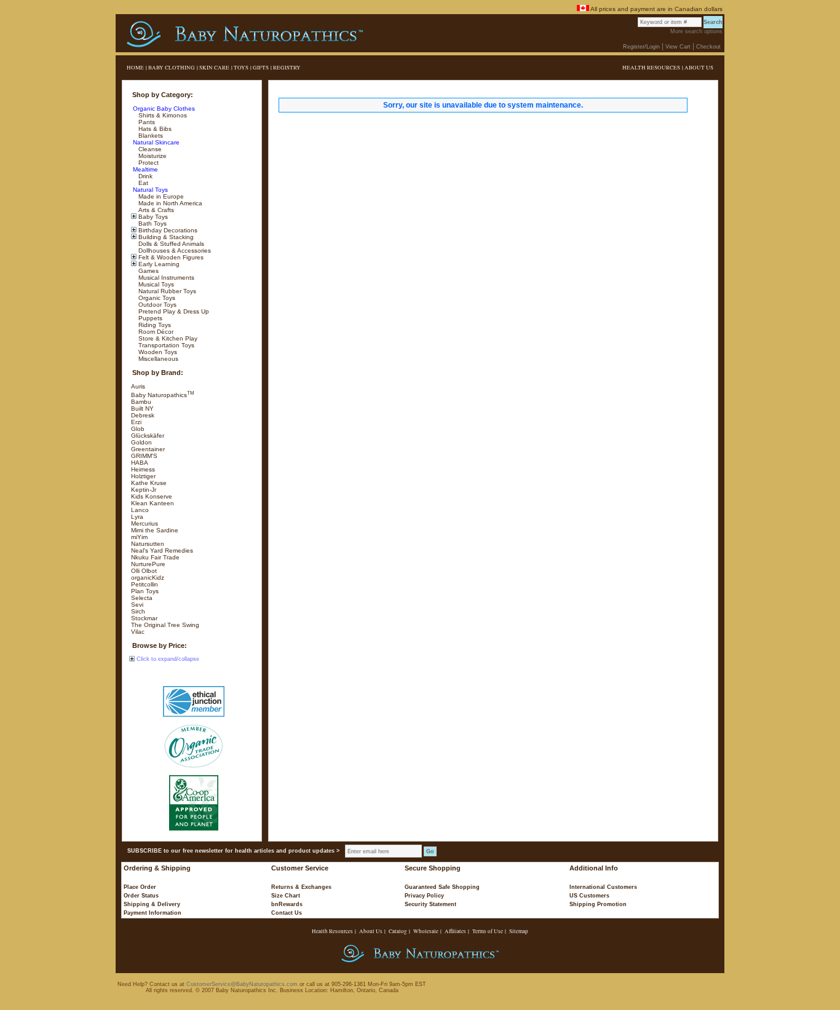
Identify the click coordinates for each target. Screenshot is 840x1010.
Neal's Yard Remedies (162, 550)
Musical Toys (155, 284)
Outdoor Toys (156, 304)
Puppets (149, 318)
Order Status (141, 896)
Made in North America (169, 203)
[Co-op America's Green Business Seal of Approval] (193, 802)
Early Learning (158, 264)
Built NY (142, 408)
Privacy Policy (424, 896)
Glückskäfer (147, 435)
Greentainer (148, 449)
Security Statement (430, 904)
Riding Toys (154, 325)
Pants (146, 122)
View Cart (678, 47)
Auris (138, 386)
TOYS (241, 67)
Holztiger (143, 476)
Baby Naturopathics (162, 395)
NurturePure (148, 564)
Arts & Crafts (155, 210)
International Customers (603, 887)
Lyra (137, 516)
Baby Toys (152, 216)
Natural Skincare (155, 142)
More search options (696, 31)
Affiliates (455, 931)
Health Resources (332, 931)
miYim (139, 537)
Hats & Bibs (154, 128)
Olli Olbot (144, 570)
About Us (370, 931)
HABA (139, 462)
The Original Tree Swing (165, 624)
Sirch (138, 611)
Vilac (138, 631)
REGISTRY (287, 67)
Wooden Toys (157, 352)
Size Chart (285, 896)
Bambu (141, 401)
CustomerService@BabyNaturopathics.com (242, 984)
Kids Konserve (151, 496)
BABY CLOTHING (171, 67)
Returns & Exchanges (301, 887)
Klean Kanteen (152, 503)
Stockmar (144, 618)
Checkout (708, 47)
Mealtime (144, 169)
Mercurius (144, 523)
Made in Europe (160, 196)
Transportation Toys (165, 345)
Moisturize (152, 155)
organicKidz (147, 577)
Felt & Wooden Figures (170, 257)
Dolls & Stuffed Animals (170, 243)
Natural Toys (149, 189)
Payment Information (152, 913)
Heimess (143, 469)
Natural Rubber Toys (166, 291)
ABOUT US (698, 67)
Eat (142, 183)
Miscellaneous (157, 358)
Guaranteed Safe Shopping (442, 887)
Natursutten (147, 543)
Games (148, 270)
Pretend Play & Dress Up (173, 311)
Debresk (142, 415)
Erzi (136, 422)
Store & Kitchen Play (167, 338)
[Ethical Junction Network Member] (193, 701)
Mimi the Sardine (154, 530)
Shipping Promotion (598, 904)
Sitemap (518, 931)
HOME (135, 67)
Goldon (141, 442)
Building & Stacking (165, 237)
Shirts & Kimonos (162, 115)
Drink (145, 176)
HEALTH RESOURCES (651, 67)
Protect (148, 162)
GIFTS (261, 67)
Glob (138, 428)
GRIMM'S (144, 455)
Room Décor (155, 331)
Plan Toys (145, 591)
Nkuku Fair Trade (155, 557)
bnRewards (287, 904)
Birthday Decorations (167, 230)
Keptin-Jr (143, 489)
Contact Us (286, 913)
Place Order (140, 887)
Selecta (142, 597)
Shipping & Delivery (152, 904)
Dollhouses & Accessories (174, 250)
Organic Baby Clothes (163, 108)
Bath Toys (152, 223)
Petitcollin (144, 584)
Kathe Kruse (149, 482)
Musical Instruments (165, 277)
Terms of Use (487, 931)
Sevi (137, 604)
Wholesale (425, 931)
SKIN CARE (214, 67)
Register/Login (641, 47)
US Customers (589, 896)
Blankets (150, 135)
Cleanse (149, 149)
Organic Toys (156, 297)
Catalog (398, 931)
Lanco (140, 510)
